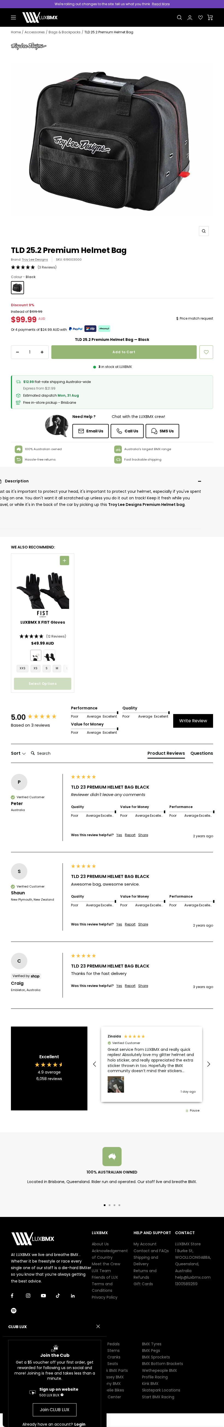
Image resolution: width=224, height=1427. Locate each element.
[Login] (189, 17)
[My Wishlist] (200, 17)
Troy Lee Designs (35, 259)
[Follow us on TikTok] (63, 1295)
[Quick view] (64, 560)
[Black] (17, 287)
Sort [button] (16, 753)
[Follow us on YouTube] (48, 1295)
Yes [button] (119, 835)
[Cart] (210, 17)
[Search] (179, 17)
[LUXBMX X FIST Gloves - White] (36, 655)
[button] (112, 267)
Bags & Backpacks (65, 32)
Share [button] (143, 835)
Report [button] (130, 835)
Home (16, 32)
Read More (161, 4)
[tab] (166, 754)
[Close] (98, 1326)
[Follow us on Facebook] (18, 1295)
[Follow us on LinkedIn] (78, 1295)
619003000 (72, 259)
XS (35, 668)
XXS (22, 668)
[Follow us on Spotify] (18, 1310)
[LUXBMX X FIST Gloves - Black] (49, 655)
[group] (39, 717)
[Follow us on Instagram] (33, 1295)
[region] (151, 1064)
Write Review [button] (193, 721)
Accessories (35, 32)
